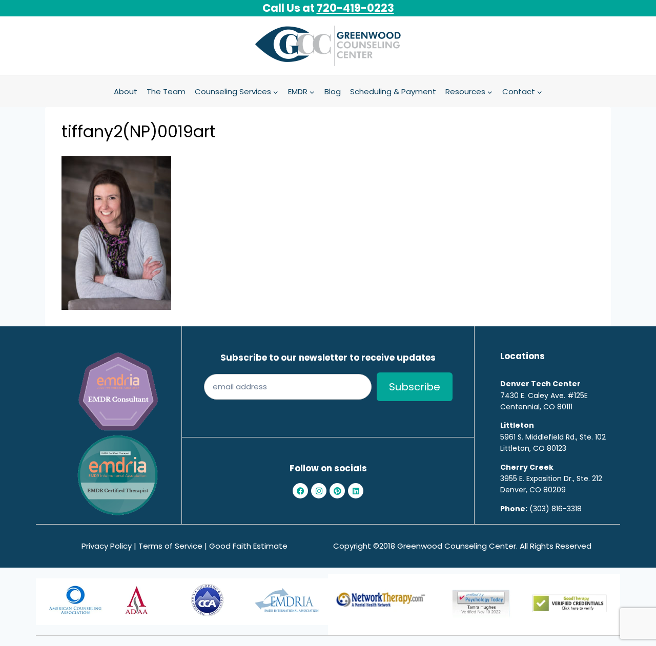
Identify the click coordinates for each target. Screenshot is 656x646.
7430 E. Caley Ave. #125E (544, 395)
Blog (332, 91)
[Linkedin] (355, 490)
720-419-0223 (355, 8)
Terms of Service (170, 545)
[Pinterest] (337, 490)
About (125, 91)
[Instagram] (318, 490)
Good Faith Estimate (248, 545)
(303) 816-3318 (555, 509)
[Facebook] (300, 490)
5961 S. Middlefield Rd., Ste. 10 (551, 437)
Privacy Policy (106, 545)
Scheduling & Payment (393, 91)
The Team (166, 91)
